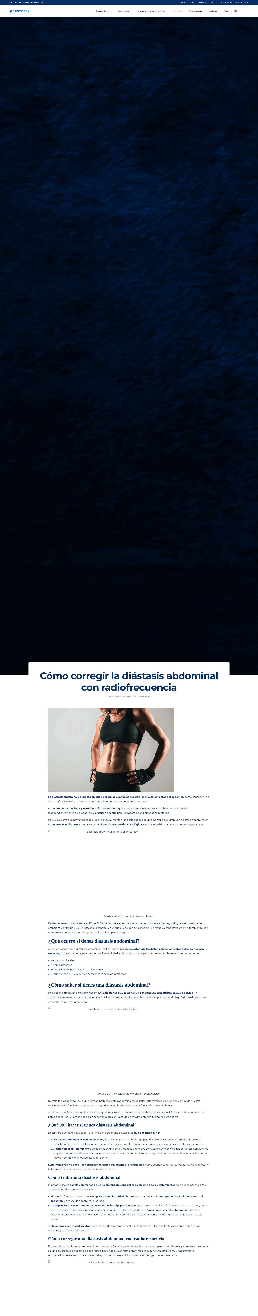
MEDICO (145, 696)
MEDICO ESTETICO (134, 696)
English (192, 2)
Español (184, 2)
